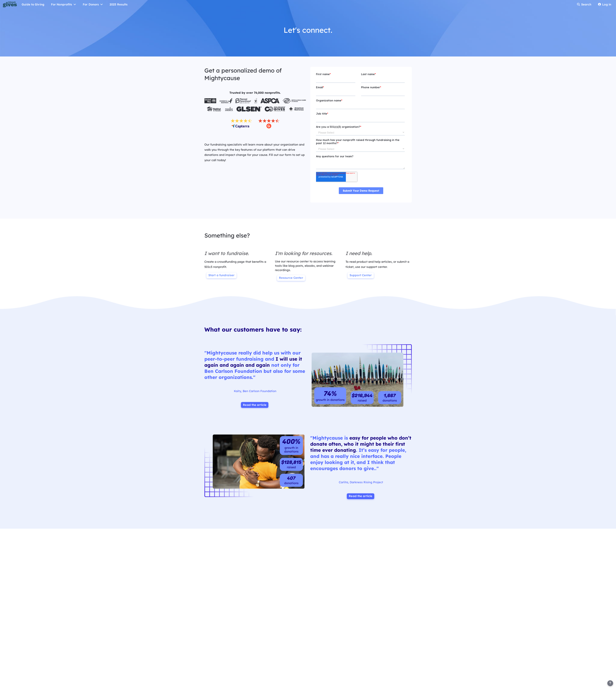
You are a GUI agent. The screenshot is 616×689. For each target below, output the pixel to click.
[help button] (610, 683)
